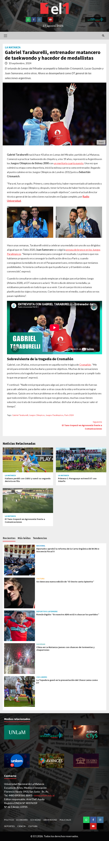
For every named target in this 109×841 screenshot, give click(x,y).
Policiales (65, 820)
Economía (22, 820)
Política (9, 820)
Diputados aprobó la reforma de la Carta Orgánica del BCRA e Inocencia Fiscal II (67, 550)
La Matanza (12, 47)
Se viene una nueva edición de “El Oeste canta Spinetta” (65, 581)
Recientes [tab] (9, 538)
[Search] (103, 35)
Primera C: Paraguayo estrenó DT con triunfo (77, 479)
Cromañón (85, 364)
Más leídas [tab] (24, 538)
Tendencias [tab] (40, 538)
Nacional (40, 546)
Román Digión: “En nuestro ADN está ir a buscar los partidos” (67, 614)
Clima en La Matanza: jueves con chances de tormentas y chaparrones (65, 648)
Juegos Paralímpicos (54, 415)
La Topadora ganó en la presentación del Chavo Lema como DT (67, 681)
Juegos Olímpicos (37, 415)
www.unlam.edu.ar (44, 795)
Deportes (9, 826)
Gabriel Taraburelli (20, 415)
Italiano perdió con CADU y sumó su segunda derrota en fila (28, 479)
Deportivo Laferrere (46, 611)
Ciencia (21, 826)
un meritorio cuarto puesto (68, 163)
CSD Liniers (41, 677)
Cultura (40, 579)
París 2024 (69, 415)
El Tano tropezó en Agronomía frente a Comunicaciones (82, 425)
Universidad (50, 820)
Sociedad (40, 644)
